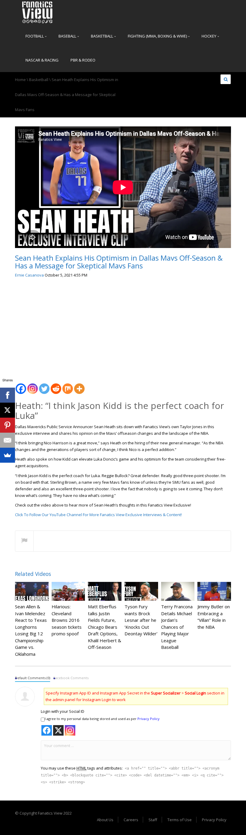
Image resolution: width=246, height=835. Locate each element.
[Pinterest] (7, 425)
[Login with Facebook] (46, 730)
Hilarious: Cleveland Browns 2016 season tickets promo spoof (67, 620)
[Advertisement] (123, 328)
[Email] (7, 440)
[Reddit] (56, 385)
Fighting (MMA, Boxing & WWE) (158, 36)
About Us (105, 819)
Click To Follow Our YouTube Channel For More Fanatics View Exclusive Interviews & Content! (98, 514)
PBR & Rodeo (82, 60)
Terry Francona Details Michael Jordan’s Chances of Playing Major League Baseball (177, 627)
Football (35, 36)
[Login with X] (58, 730)
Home (20, 79)
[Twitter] (44, 385)
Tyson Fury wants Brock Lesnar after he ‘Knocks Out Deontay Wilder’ (141, 620)
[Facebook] (21, 385)
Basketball (102, 36)
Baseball (67, 36)
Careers (131, 819)
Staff (152, 819)
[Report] (24, 541)
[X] (7, 410)
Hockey (209, 36)
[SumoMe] (7, 455)
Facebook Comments (70, 678)
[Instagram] (32, 385)
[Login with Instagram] (70, 730)
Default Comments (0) (32, 678)
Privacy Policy (148, 718)
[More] (79, 385)
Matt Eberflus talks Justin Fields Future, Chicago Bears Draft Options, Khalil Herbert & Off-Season (104, 627)
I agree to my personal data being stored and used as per (102, 718)
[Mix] (67, 385)
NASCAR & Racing (42, 60)
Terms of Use (179, 819)
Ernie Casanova (29, 275)
